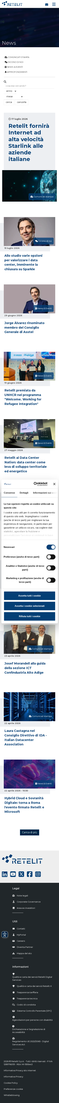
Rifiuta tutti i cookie (29, 616)
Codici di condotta (26, 1005)
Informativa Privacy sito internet (20, 1070)
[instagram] (38, 874)
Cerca (9, 102)
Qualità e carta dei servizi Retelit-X (34, 986)
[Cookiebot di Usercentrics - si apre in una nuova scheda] (35, 484)
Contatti (21, 929)
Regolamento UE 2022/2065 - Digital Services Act (30, 1043)
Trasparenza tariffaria (27, 992)
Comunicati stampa (18, 57)
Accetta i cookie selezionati (30, 606)
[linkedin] (4, 874)
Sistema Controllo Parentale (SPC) (34, 1011)
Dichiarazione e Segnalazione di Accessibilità (33, 1030)
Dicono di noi (15, 62)
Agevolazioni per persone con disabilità (32, 1020)
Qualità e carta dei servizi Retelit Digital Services (32, 978)
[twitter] (21, 874)
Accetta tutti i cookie (29, 595)
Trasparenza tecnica (27, 998)
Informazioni (20, 966)
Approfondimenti (16, 72)
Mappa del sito (24, 953)
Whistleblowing (12, 1095)
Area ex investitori (26, 908)
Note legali (22, 895)
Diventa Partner (25, 947)
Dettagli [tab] (24, 492)
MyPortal (21, 935)
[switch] (50, 556)
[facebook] (29, 874)
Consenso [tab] (9, 492)
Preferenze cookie (13, 1089)
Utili (14, 921)
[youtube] (13, 874)
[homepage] (12, 2)
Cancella (21, 102)
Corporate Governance (29, 902)
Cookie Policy (11, 1083)
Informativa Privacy (13, 1076)
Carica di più (29, 832)
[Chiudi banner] (54, 484)
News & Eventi (14, 67)
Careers (21, 941)
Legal (15, 888)
